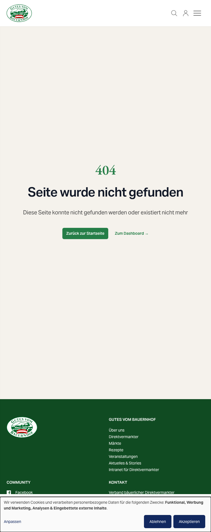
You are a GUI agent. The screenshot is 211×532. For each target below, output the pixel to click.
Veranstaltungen (123, 456)
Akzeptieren (189, 521)
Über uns (116, 430)
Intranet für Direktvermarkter (134, 469)
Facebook (24, 492)
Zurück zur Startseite (85, 233)
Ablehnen (157, 521)
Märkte (115, 443)
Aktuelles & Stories (125, 463)
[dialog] (105, 514)
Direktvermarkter (123, 436)
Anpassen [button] (12, 521)
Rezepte (116, 449)
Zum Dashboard (132, 233)
